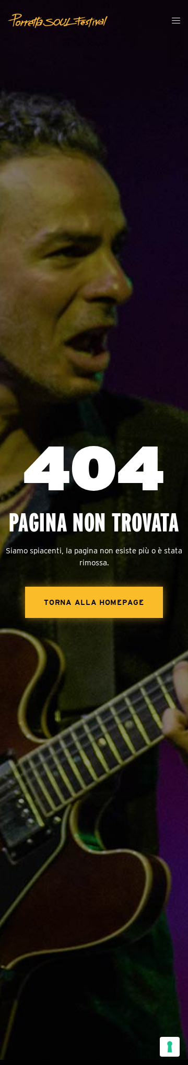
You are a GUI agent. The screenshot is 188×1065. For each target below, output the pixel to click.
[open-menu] (176, 20)
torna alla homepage (94, 602)
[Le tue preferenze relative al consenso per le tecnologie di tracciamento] (170, 1047)
